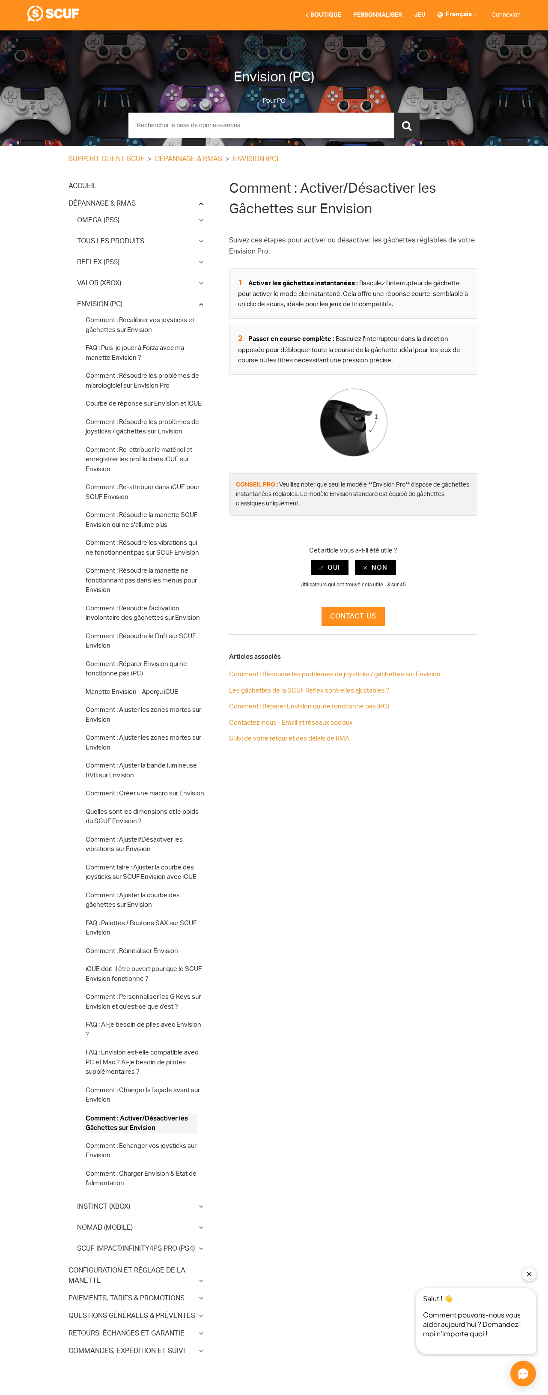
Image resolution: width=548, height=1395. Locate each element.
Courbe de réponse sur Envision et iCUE (144, 403)
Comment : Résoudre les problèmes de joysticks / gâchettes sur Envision (142, 427)
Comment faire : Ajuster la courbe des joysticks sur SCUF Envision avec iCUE (141, 872)
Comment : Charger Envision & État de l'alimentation (141, 1179)
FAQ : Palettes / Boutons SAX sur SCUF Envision (141, 928)
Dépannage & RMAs (188, 158)
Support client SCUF (106, 158)
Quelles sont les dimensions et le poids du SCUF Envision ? (142, 817)
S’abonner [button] (458, 159)
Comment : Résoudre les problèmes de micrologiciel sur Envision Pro (142, 381)
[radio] (329, 568)
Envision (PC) (255, 158)
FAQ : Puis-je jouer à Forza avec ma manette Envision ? (135, 353)
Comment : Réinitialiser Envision (132, 951)
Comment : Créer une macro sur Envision (145, 793)
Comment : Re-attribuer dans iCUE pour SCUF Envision (143, 492)
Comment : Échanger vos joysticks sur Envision (141, 1151)
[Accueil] (53, 19)
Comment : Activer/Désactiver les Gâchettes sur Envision (137, 1123)
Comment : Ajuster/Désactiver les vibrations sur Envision (134, 844)
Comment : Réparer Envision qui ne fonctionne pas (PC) (136, 669)
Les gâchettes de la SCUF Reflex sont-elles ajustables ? (309, 690)
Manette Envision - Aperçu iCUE (132, 692)
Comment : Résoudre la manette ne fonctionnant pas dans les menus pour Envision (141, 580)
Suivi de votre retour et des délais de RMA (289, 738)
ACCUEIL (82, 185)
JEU (420, 15)
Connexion (506, 15)
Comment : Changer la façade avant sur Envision (143, 1095)
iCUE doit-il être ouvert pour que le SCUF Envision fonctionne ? (144, 974)
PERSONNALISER (377, 15)
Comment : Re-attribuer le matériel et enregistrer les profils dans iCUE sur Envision (139, 459)
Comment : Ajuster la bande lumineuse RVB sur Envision (141, 770)
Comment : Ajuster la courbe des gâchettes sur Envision (133, 900)
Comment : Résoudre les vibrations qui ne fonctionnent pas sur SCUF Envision (142, 548)
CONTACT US (353, 616)
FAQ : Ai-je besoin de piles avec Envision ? (143, 1030)
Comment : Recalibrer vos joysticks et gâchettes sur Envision (140, 325)
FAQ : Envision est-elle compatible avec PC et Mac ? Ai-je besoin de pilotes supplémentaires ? (142, 1062)
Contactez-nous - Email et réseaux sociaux (291, 723)
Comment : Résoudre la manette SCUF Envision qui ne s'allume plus (141, 520)
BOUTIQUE (325, 15)
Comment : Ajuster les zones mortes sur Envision (143, 715)
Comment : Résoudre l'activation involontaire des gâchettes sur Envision (143, 613)
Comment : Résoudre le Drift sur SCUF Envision (141, 641)
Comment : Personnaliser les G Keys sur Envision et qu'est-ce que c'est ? (143, 1002)
